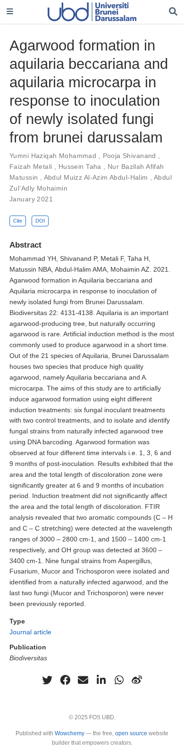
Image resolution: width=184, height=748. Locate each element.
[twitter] (47, 680)
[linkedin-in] (101, 680)
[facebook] (65, 680)
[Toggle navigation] (10, 12)
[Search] (173, 12)
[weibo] (137, 680)
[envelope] (83, 680)
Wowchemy (69, 733)
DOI (40, 221)
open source (131, 733)
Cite (17, 221)
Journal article (30, 632)
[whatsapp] (119, 680)
